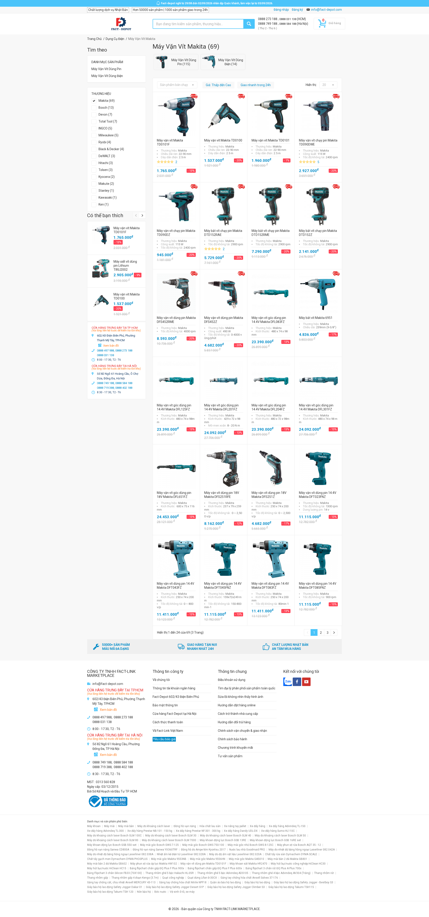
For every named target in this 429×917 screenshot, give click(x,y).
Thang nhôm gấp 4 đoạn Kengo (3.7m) (135, 877)
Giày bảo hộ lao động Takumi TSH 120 (110, 891)
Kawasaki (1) (108, 197)
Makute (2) (106, 183)
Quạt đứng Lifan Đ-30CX (202, 877)
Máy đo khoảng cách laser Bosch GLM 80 (112, 840)
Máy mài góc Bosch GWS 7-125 (159, 844)
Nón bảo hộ (144, 891)
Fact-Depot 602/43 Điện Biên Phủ (176, 697)
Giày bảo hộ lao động (257, 882)
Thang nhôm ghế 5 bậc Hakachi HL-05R (169, 873)
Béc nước (160, 891)
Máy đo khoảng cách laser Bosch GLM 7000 (169, 840)
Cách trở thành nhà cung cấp (238, 713)
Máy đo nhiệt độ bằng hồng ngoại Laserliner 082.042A (302, 849)
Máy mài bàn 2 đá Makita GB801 (287, 859)
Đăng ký (297, 9)
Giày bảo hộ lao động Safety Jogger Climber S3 (236, 887)
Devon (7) (105, 114)
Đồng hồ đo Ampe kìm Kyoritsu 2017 (203, 849)
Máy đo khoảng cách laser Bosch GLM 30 (170, 835)
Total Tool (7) (108, 121)
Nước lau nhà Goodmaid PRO (247, 849)
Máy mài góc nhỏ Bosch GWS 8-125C (250, 844)
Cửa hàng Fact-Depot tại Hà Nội (174, 713)
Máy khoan (94, 826)
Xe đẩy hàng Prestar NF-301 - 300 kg (198, 830)
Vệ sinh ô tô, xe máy (182, 891)
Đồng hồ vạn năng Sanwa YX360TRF (155, 849)
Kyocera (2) (107, 177)
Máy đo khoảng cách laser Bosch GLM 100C (114, 835)
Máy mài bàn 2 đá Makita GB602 (107, 863)
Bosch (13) (106, 107)
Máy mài (109, 826)
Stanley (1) (106, 190)
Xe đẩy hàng (257, 826)
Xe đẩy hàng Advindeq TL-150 (287, 826)
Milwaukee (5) (108, 135)
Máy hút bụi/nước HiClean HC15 (106, 868)
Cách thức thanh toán (168, 722)
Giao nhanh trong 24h (256, 85)
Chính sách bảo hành (232, 739)
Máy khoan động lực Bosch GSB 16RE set (275, 840)
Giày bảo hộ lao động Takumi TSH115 (291, 887)
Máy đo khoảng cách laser (153, 826)
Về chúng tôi (161, 680)
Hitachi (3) (106, 163)
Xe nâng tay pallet (235, 826)
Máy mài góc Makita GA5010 (246, 859)
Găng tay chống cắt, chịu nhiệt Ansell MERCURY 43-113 (121, 882)
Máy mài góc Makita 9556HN (207, 859)
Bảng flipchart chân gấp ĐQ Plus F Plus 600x (215, 868)
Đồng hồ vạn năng (185, 826)
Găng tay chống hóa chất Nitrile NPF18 (182, 882)
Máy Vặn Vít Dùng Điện (107, 76)
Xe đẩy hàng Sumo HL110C (278, 830)
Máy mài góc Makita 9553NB (168, 859)
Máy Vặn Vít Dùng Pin (106, 69)
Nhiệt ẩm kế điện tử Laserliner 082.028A (181, 854)
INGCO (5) (105, 128)
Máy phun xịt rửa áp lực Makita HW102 (153, 863)
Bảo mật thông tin (165, 705)
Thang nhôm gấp (97, 877)
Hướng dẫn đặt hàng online (237, 705)
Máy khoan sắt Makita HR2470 (248, 863)
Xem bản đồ (111, 345)
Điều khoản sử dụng (231, 680)
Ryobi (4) (105, 142)
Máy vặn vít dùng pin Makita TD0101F (203, 863)
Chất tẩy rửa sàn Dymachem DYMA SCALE (291, 854)
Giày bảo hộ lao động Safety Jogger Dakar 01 (114, 887)
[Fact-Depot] (121, 24)
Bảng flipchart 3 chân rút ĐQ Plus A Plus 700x (273, 868)
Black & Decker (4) (111, 149)
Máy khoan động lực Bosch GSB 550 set (112, 844)
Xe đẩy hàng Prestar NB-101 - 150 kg (149, 830)
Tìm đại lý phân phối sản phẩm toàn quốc (246, 688)
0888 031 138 (288, 19)
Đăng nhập (281, 9)
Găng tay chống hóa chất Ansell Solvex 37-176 (249, 877)
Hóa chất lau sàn (210, 826)
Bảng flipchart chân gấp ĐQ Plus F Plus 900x (157, 868)
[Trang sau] (334, 632)
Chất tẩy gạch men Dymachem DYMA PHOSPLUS (117, 859)
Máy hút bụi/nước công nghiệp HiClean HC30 (298, 863)
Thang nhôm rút (324, 873)
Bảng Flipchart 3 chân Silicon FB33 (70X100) (114, 873)
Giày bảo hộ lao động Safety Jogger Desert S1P (175, 887)
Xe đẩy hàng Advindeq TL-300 (105, 830)
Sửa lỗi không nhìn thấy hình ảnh (240, 697)
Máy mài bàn (126, 826)
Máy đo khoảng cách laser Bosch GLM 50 (280, 835)
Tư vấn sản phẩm (230, 756)
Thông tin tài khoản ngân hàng (174, 688)
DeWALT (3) (107, 156)
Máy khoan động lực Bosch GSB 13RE (223, 840)
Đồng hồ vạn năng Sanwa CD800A (108, 849)
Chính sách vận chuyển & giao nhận (242, 730)
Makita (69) (107, 100)
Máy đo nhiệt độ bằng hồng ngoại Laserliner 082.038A (120, 854)
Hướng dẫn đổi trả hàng (234, 722)
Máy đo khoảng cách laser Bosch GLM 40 (225, 835)
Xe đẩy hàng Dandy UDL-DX (241, 830)
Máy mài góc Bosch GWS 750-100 (203, 844)
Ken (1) (104, 204)
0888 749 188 (268, 23)
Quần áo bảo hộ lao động (225, 882)
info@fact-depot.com (326, 9)
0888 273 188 (268, 19)
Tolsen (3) (106, 170)
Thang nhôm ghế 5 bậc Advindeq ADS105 (222, 873)
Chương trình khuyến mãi (235, 747)
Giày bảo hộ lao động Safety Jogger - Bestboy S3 (303, 882)
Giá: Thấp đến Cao (218, 85)
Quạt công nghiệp (173, 877)
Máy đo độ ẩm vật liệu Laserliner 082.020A (235, 854)
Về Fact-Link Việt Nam (168, 730)
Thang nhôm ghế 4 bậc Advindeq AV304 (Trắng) (281, 873)
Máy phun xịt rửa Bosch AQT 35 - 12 (299, 844)
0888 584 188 (288, 23)
